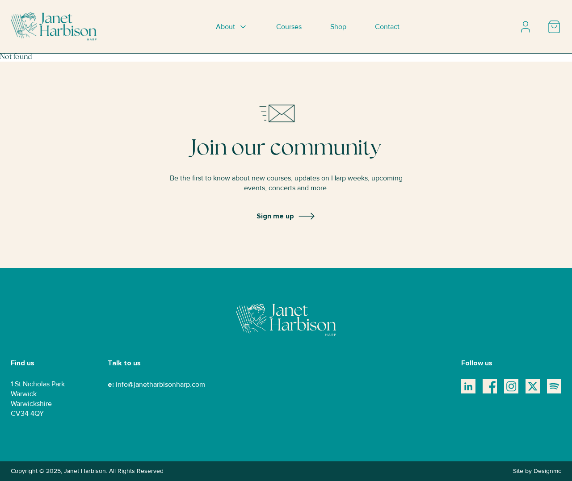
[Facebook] (490, 386)
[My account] (525, 27)
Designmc (547, 471)
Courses (289, 26)
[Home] (54, 27)
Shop (338, 26)
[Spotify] (554, 386)
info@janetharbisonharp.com (160, 384)
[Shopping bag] (554, 27)
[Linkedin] (468, 386)
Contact (387, 26)
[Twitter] (533, 386)
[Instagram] (511, 386)
